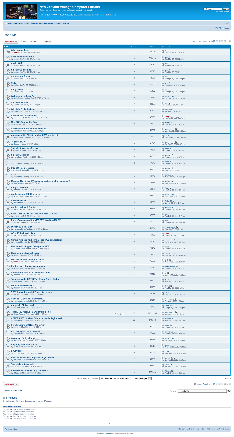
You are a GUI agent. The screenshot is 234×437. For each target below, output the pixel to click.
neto (15, 216)
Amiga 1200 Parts (19, 187)
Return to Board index (13, 390)
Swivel (167, 286)
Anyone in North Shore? (23, 338)
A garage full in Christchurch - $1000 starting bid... (36, 135)
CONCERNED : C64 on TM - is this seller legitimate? (36, 318)
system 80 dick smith (21, 227)
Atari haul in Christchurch (24, 115)
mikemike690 (170, 208)
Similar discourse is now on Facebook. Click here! (97, 15)
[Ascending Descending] (142, 378)
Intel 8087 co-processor (22, 168)
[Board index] (21, 11)
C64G (13, 83)
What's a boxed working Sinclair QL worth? (32, 357)
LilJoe (16, 347)
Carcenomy (169, 299)
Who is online (10, 398)
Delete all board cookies (196, 429)
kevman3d (18, 242)
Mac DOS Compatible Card (24, 122)
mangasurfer (170, 129)
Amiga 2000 (17, 89)
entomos (17, 307)
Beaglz (16, 124)
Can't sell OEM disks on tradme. (27, 299)
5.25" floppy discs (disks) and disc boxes (31, 292)
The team (181, 429)
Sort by (116, 378)
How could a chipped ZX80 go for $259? (30, 246)
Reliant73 (17, 203)
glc (166, 279)
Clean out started (19, 102)
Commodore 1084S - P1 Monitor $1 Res (30, 272)
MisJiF (16, 294)
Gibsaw (168, 109)
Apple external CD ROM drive (25, 194)
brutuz (16, 327)
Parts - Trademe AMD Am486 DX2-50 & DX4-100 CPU (36, 220)
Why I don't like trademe (23, 109)
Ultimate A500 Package (22, 285)
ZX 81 (14, 174)
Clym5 (16, 366)
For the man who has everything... (28, 266)
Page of (207, 41)
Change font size (227, 22)
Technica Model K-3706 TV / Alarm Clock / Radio (35, 279)
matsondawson (19, 249)
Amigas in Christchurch (23, 305)
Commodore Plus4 (20, 76)
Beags (16, 255)
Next (227, 378)
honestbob (18, 281)
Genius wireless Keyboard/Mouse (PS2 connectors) (36, 240)
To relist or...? (18, 142)
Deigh (16, 235)
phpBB (108, 433)
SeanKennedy (19, 98)
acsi (15, 59)
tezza (16, 52)
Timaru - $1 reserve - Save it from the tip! (31, 312)
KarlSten (17, 111)
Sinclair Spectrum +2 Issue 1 (25, 148)
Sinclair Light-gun (20, 155)
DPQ (167, 260)
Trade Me (65, 23)
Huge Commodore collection (25, 253)
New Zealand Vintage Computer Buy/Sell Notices (39, 23)
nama (167, 247)
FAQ (220, 28)
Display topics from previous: (88, 378)
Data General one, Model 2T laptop (28, 259)
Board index (12, 23)
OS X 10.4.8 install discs (23, 233)
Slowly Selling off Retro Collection (28, 325)
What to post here (19, 50)
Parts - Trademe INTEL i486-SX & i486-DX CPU (34, 214)
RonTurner (18, 183)
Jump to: (173, 391)
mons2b (17, 131)
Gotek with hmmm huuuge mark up (28, 128)
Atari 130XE (17, 63)
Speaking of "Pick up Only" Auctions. (29, 371)
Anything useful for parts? (24, 344)
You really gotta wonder (23, 364)
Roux (167, 136)
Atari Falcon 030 (19, 200)
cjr (166, 273)
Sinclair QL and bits (21, 70)
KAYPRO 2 (16, 351)
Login (227, 28)
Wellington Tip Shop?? (22, 96)
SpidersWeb (169, 96)
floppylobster (170, 312)
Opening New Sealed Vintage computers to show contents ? (40, 181)
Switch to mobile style (117, 424)
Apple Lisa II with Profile (23, 207)
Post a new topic (9, 40)
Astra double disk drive (22, 57)
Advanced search (222, 11)
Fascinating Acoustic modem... (26, 331)
